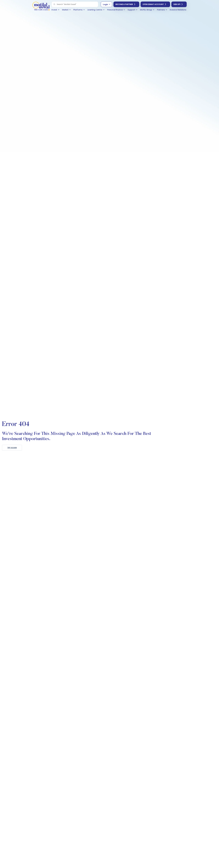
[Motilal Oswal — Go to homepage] (41, 6)
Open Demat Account (153, 4)
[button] (54, 4)
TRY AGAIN (12, 447)
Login (105, 4)
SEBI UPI (176, 4)
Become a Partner (124, 4)
